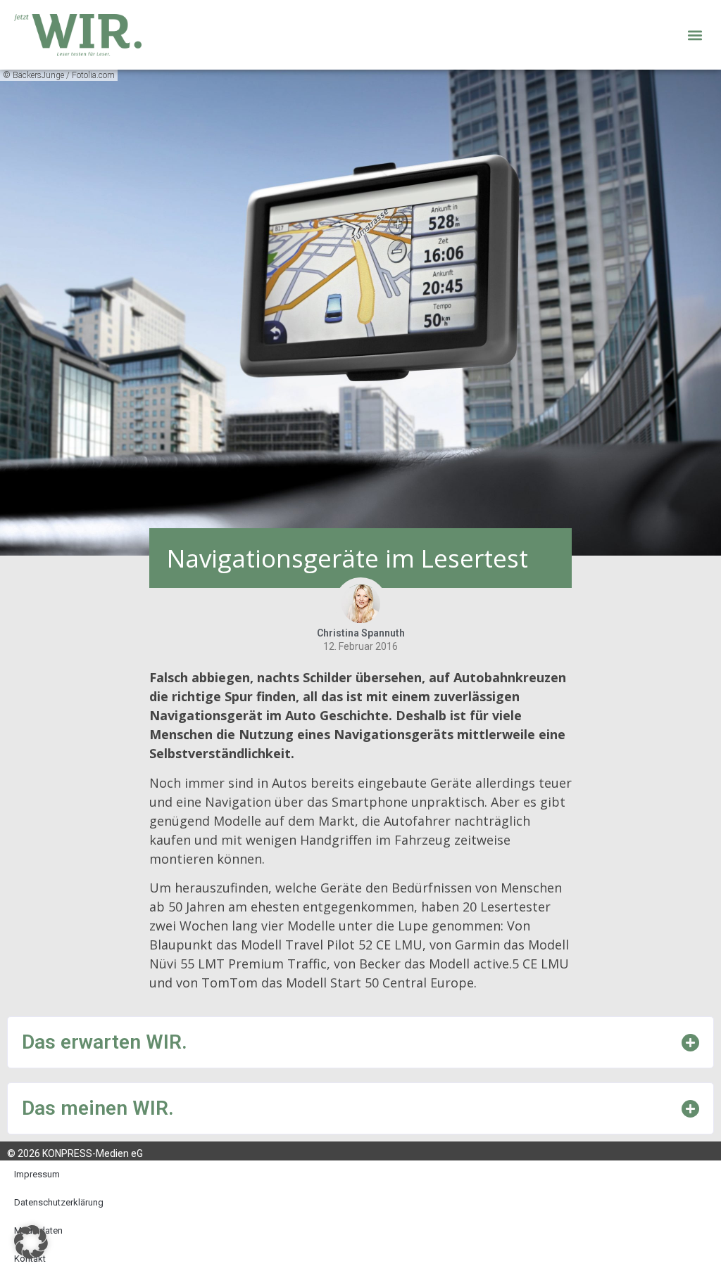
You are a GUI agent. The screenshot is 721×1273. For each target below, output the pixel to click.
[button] (695, 34)
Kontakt (30, 1258)
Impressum (37, 1174)
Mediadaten (38, 1230)
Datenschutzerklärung (59, 1202)
